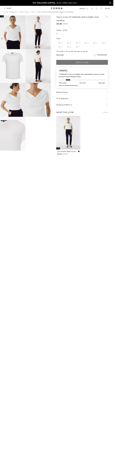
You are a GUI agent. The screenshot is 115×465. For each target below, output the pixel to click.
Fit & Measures (62, 98)
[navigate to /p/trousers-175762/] (68, 132)
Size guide (60, 54)
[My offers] (110, 3)
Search (82, 8)
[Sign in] (92, 8)
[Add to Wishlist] (106, 16)
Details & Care (62, 92)
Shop (9, 8)
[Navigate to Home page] (56, 8)
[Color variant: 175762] (78, 151)
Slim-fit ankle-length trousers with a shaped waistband (67, 151)
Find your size (102, 54)
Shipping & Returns (64, 105)
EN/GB (107, 8)
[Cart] (101, 8)
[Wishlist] (97, 8)
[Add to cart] (78, 143)
